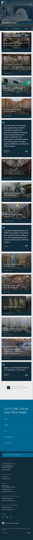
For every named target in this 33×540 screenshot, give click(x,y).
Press (6, 28)
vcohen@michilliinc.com (7, 507)
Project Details (8, 442)
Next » (26, 387)
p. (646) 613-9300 (6, 469)
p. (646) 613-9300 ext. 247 (8, 491)
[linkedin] (3, 517)
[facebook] (11, 517)
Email (6, 430)
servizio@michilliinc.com (7, 489)
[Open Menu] (30, 4)
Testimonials (16, 28)
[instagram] (7, 517)
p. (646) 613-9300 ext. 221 (8, 509)
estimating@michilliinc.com (7, 498)
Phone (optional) (8, 436)
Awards (26, 28)
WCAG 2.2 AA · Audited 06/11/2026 (12, 523)
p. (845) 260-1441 (6, 478)
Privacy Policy (23, 528)
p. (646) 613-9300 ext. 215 (8, 500)
